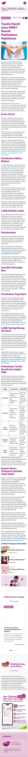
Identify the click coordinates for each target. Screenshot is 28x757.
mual (19, 288)
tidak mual (17, 176)
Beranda (3, 8)
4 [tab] (16, 651)
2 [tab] (13, 651)
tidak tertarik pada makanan (16, 168)
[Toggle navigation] (24, 3)
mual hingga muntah (16, 279)
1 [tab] (10, 651)
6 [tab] (18, 651)
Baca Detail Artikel (19, 644)
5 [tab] (17, 651)
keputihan (10, 355)
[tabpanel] (14, 626)
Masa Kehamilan (12, 8)
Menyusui (21, 8)
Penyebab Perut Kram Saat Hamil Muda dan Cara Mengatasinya (13, 153)
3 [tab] (14, 651)
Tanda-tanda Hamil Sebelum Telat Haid (12, 207)
